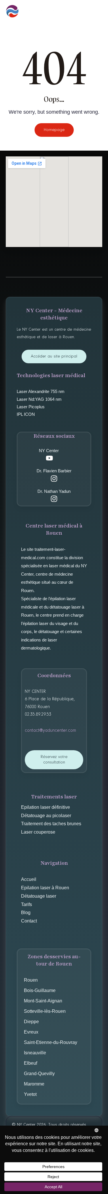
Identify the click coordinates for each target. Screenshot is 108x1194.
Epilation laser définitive (45, 807)
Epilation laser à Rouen (45, 887)
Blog (26, 912)
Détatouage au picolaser (46, 815)
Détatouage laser (38, 896)
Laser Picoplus (31, 406)
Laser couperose (38, 832)
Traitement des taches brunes (51, 823)
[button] (98, 11)
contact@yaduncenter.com (50, 730)
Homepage (54, 130)
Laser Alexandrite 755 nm (41, 391)
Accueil (28, 879)
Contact (29, 920)
